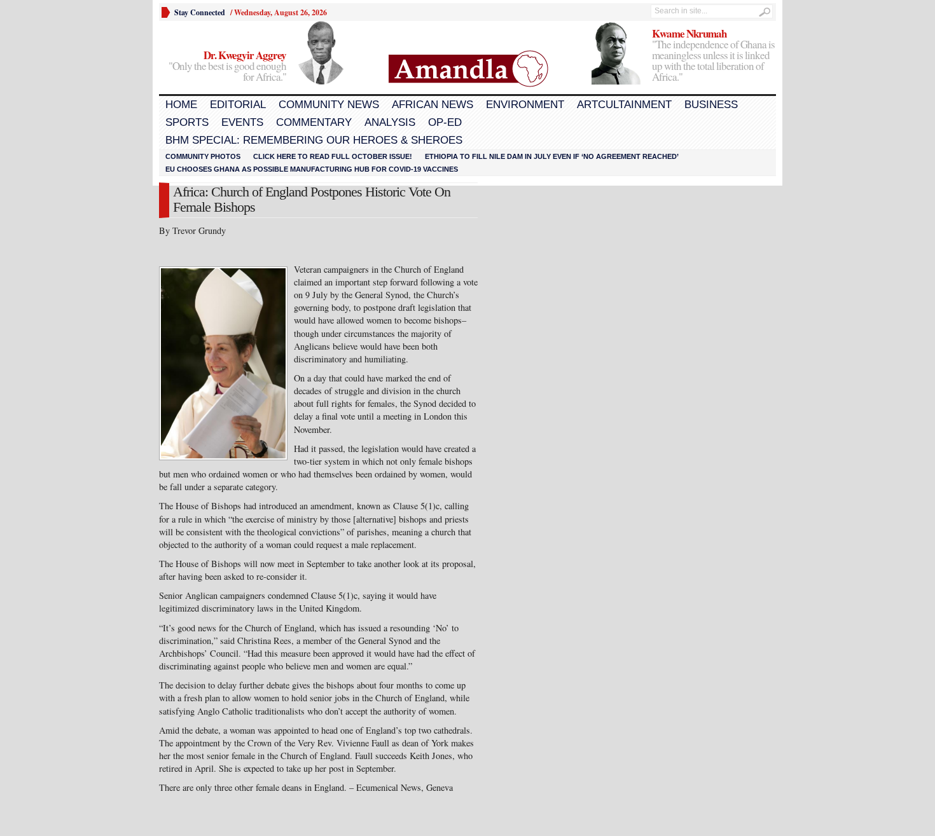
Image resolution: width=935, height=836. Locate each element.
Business (711, 105)
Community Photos (202, 156)
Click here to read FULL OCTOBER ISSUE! (332, 156)
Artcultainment (624, 105)
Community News (329, 105)
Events (242, 122)
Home (181, 105)
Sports (187, 122)
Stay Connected (199, 12)
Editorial (238, 105)
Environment (525, 105)
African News (432, 105)
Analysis (389, 122)
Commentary (314, 122)
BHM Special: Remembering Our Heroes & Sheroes (313, 140)
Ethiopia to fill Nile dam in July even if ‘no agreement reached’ (552, 156)
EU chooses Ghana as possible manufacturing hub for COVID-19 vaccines (311, 169)
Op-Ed (445, 122)
